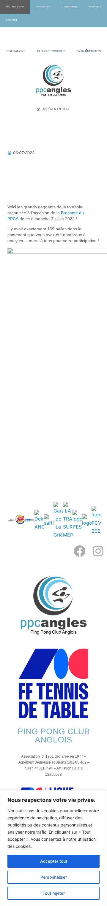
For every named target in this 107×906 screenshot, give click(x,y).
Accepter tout (53, 861)
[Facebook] (80, 551)
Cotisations (16, 51)
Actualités (43, 6)
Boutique (95, 6)
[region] (53, 848)
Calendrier (69, 6)
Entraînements (89, 51)
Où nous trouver (51, 51)
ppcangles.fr (15, 6)
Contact (11, 20)
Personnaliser (53, 877)
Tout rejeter (54, 893)
